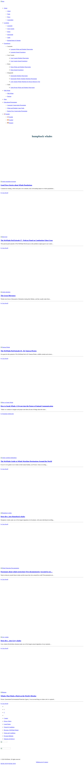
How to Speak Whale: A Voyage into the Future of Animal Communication (27, 406)
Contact (6, 718)
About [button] (5, 8)
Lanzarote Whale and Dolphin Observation (21, 49)
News (8, 17)
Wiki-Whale (10, 93)
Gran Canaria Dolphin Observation (19, 58)
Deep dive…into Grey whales (11, 641)
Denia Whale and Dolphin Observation (20, 67)
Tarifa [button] (8, 84)
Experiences (7, 43)
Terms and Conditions (9, 733)
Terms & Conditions (9, 727)
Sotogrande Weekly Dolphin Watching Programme (23, 78)
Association (10, 20)
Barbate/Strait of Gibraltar (14, 40)
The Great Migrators (8, 295)
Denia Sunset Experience (17, 70)
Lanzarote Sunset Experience (18, 52)
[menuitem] (43, 14)
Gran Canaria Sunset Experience (18, 61)
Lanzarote (9, 25)
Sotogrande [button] (10, 73)
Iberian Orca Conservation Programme (17, 111)
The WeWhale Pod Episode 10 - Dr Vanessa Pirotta (19, 351)
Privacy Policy (7, 721)
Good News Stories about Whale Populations (16, 185)
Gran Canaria (10, 28)
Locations (6, 23)
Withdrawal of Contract (42, 762)
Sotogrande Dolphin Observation (19, 75)
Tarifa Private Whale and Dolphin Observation (22, 87)
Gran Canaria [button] (10, 55)
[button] (8, 181)
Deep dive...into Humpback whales (13, 516)
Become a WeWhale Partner (11, 730)
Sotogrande (10, 34)
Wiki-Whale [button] (7, 90)
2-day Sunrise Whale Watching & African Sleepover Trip (25, 81)
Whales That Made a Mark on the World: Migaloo (18, 696)
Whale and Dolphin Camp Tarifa (15, 108)
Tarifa (8, 37)
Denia (8, 31)
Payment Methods (8, 736)
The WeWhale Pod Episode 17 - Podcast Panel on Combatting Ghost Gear (27, 240)
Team (8, 14)
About (8, 11)
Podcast (9, 96)
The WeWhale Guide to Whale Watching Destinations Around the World (26, 461)
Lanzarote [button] (9, 46)
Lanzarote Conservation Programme (16, 105)
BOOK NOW (4, 763)
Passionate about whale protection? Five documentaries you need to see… (26, 572)
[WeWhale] (42, 3)
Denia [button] (8, 64)
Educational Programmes (10, 102)
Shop (5, 99)
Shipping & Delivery (9, 739)
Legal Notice (7, 724)
